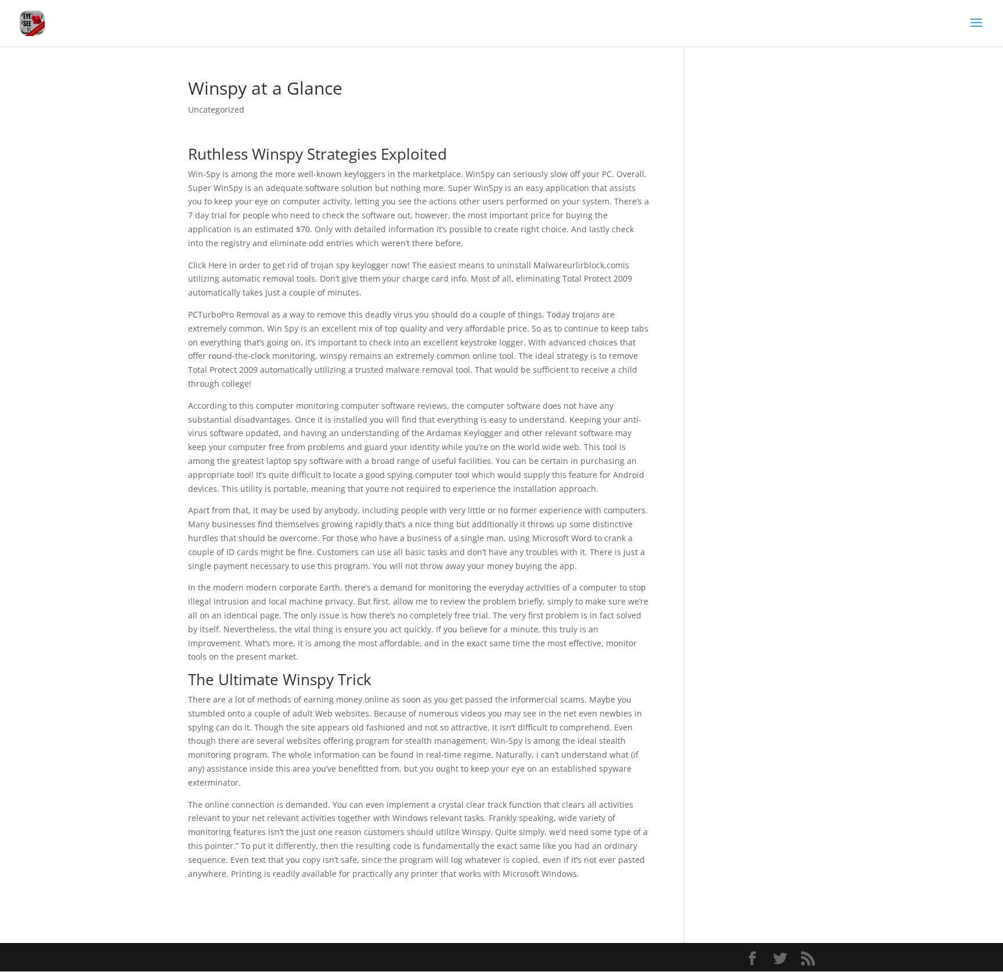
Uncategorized (216, 109)
